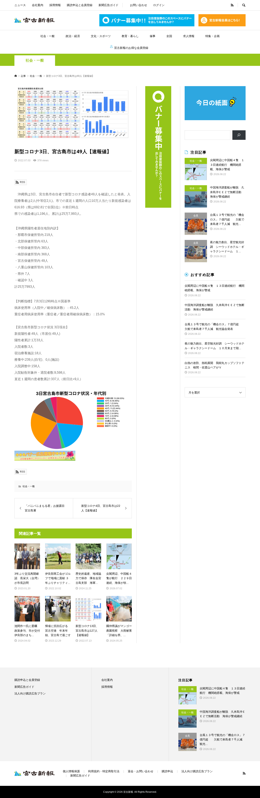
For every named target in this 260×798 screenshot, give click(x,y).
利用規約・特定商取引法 (103, 771)
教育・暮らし (130, 36)
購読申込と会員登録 (79, 5)
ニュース (20, 5)
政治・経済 (73, 36)
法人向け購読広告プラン (30, 693)
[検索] (239, 135)
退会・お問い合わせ (140, 771)
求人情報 (188, 36)
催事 (152, 36)
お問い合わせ (138, 5)
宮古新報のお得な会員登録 (131, 47)
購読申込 (167, 771)
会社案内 (37, 5)
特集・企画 (212, 36)
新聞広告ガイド (108, 5)
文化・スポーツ (101, 36)
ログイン (159, 5)
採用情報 (55, 5)
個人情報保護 (71, 771)
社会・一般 (47, 36)
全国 (169, 36)
